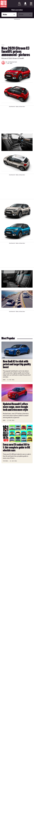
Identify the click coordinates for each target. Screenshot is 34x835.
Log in (25, 5)
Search (19, 5)
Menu (31, 5)
